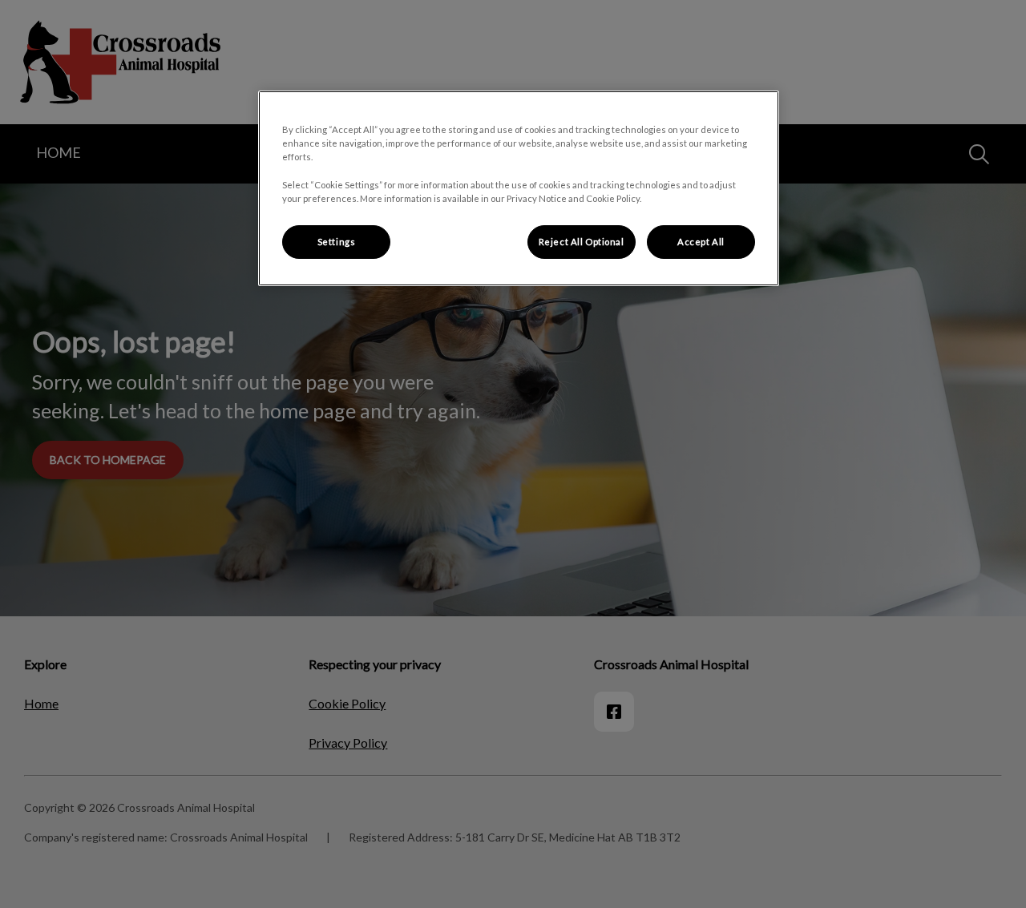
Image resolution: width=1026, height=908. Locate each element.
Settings (336, 241)
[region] (518, 188)
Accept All (701, 241)
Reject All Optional (581, 241)
